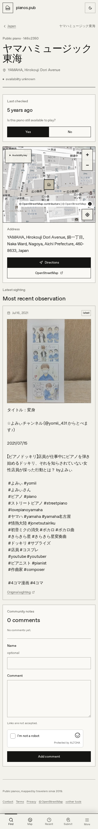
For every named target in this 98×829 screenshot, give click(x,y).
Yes (28, 132)
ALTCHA (75, 742)
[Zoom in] (87, 154)
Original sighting (19, 592)
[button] (49, 184)
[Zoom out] (87, 165)
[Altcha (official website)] (77, 736)
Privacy (31, 801)
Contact (8, 801)
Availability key (19, 155)
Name (13, 649)
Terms (20, 801)
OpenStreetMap (46, 273)
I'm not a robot (28, 736)
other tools (74, 801)
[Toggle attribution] (90, 204)
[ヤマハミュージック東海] (49, 184)
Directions (52, 262)
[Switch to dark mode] (90, 8)
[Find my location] (87, 214)
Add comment (49, 756)
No (70, 132)
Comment (15, 675)
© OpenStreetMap (74, 204)
